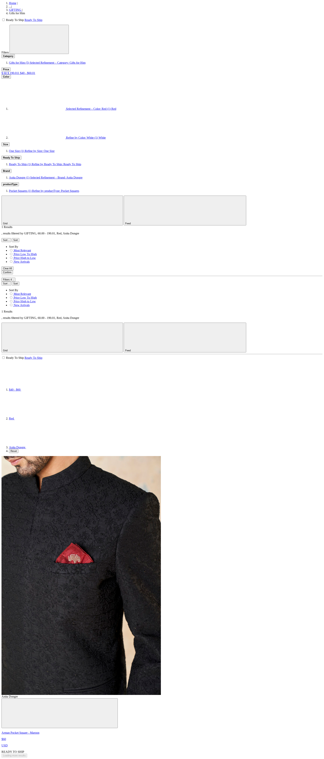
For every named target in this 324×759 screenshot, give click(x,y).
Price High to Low (25, 257)
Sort (5, 240)
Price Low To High (25, 254)
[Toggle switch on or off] (4, 20)
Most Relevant (22, 250)
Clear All (7, 268)
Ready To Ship (33, 20)
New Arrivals (22, 261)
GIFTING (15, 9)
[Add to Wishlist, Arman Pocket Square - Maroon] (60, 713)
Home (12, 3)
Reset (13, 451)
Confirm (7, 272)
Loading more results (14, 755)
